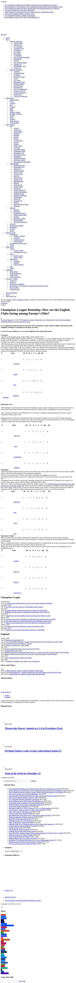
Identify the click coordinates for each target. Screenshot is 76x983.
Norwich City (18, 185)
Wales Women (18, 241)
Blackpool (17, 211)
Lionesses (17, 238)
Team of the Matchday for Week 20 (20, 836)
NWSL (12, 245)
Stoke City (17, 199)
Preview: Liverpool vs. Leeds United (17, 645)
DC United (17, 52)
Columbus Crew (19, 48)
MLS (7, 39)
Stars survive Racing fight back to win (21, 812)
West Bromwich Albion (21, 204)
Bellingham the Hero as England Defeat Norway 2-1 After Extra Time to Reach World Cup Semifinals (37, 652)
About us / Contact (12, 279)
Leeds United (18, 146)
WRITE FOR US (10, 897)
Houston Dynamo (19, 77)
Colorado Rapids (19, 73)
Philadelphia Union (20, 66)
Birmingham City (19, 167)
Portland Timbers (19, 84)
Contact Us (13, 280)
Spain (11, 109)
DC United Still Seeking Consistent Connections (20, 15)
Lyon (15, 446)
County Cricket (18, 250)
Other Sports (10, 247)
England (25, 320)
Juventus (16, 561)
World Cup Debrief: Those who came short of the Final (22, 649)
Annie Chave (14, 275)
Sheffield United (19, 194)
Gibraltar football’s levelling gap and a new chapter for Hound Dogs (26, 610)
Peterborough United (20, 215)
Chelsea (16, 139)
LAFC (16, 78)
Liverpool (17, 148)
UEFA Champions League (22, 322)
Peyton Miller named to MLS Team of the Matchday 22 (22, 17)
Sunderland (17, 156)
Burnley (16, 137)
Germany (13, 103)
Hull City (16, 176)
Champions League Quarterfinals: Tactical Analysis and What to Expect (28, 616)
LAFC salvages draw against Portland (20, 813)
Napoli (15, 374)
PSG (14, 385)
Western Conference (16, 70)
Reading (16, 217)
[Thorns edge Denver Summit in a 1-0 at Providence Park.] (15, 722)
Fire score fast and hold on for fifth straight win (23, 844)
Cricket (12, 249)
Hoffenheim (17, 457)
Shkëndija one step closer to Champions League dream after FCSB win (27, 612)
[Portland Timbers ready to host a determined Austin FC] (15, 745)
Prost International (11, 293)
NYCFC (16, 61)
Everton (16, 142)
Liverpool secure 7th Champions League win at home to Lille (24, 626)
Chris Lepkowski (15, 277)
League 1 (13, 208)
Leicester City (18, 179)
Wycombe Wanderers (20, 222)
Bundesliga (13, 227)
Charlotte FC (18, 50)
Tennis (12, 268)
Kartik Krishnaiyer (15, 273)
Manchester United (20, 155)
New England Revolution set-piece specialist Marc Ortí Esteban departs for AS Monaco (32, 8)
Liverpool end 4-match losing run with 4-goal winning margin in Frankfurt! (28, 603)
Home (8, 38)
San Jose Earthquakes (20, 89)
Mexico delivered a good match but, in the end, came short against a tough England (31, 654)
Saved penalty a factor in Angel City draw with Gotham (26, 810)
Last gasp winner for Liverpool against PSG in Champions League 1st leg (29, 621)
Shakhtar (16, 468)
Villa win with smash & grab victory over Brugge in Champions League (28, 623)
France (12, 101)
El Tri (11, 117)
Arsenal (16, 128)
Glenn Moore (14, 272)
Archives (7, 851)
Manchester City (19, 153)
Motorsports (13, 259)
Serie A (12, 231)
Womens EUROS (19, 236)
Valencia (16, 582)
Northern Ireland (15, 112)
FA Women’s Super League (18, 243)
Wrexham (17, 206)
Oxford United (18, 187)
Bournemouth (18, 132)
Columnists (9, 270)
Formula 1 (17, 261)
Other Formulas (18, 264)
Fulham (16, 144)
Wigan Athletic (18, 220)
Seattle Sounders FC (20, 93)
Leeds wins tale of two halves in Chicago (19, 643)
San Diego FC (18, 87)
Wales (11, 110)
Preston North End (19, 190)
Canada (12, 116)
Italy (11, 105)
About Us (13, 282)
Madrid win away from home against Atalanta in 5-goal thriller (25, 630)
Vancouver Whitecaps (20, 96)
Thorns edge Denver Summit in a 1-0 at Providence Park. (34, 728)
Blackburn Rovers (19, 165)
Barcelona (17, 502)
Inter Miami (17, 54)
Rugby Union (18, 257)
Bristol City (17, 169)
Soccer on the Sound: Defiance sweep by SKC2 (20, 14)
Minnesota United (19, 82)
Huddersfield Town (20, 213)
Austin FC (17, 71)
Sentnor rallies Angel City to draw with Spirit (23, 838)
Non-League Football (16, 225)
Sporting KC (18, 94)
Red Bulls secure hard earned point (20, 819)
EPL (11, 126)
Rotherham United (19, 218)
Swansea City (18, 201)
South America (14, 121)
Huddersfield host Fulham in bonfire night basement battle (27, 674)
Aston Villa (17, 130)
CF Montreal (18, 55)
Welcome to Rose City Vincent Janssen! (21, 820)
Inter (15, 512)
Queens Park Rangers (20, 192)
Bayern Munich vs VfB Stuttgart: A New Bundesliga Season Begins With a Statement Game (34, 7)
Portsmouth (17, 188)
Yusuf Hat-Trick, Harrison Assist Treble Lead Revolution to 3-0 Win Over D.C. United (36, 833)
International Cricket (20, 252)
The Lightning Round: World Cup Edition (18, 658)
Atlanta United (18, 43)
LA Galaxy (17, 80)
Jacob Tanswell (8, 320)
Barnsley (16, 210)
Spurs (15, 523)
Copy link (22, 981)
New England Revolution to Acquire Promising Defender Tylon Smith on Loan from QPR (34, 642)
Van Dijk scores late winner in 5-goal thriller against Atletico (24, 607)
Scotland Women (19, 240)
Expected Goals (15, 289)
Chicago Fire (18, 45)
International (10, 98)
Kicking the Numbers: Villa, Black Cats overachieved (23, 661)
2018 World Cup (11, 296)
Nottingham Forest (19, 151)
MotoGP (16, 263)
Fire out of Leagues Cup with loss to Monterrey (19, 10)
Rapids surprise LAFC (16, 828)
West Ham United (19, 160)
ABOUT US (9, 890)
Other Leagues (10, 124)
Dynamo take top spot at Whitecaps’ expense (23, 826)
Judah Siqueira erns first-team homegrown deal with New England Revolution (29, 12)
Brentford (17, 133)
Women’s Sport (10, 233)
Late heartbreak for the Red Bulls (19, 829)
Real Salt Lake (18, 86)
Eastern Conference (16, 41)
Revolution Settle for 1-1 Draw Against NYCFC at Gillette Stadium (30, 808)
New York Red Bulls (20, 62)
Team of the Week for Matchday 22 (23, 773)
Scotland (12, 107)
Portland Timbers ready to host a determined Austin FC (33, 751)
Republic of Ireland (16, 114)
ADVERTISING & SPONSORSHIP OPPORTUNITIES (23, 900)
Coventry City (18, 174)
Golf (11, 266)
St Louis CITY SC (19, 91)
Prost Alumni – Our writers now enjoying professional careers (29, 286)
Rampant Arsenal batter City (15, 640)
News (7, 294)
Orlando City (18, 64)
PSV (15, 534)
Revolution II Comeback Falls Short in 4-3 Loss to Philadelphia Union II (31, 840)
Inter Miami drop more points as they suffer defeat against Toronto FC (30, 815)
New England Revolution (22, 57)
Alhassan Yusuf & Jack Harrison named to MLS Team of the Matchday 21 (32, 824)
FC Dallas (17, 75)
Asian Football (14, 123)
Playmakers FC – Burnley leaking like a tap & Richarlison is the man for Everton (36, 672)
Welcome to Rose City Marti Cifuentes (21, 835)
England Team (14, 100)
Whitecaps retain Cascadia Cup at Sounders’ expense (25, 842)
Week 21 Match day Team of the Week (21, 822)
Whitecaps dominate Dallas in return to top (22, 817)
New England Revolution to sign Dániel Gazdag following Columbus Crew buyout (31, 5)
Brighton (16, 135)
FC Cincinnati (18, 47)
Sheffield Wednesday (20, 195)
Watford (16, 202)
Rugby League (18, 256)
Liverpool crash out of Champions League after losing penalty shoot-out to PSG (31, 619)
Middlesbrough (18, 181)
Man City (17, 436)
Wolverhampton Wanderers (22, 162)
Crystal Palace (18, 140)
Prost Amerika (14, 287)
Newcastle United (19, 149)
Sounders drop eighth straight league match (22, 831)
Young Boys (17, 593)
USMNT (12, 119)
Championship (14, 163)
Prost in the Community (17, 284)
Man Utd (16, 571)
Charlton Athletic (19, 171)
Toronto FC (17, 68)
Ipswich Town (18, 178)
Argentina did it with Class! (13, 650)
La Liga (12, 229)
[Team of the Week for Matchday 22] (15, 767)
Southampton (18, 197)
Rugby (12, 254)
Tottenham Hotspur (20, 158)
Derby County (18, 172)
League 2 (13, 224)
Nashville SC (18, 59)
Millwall (16, 183)
